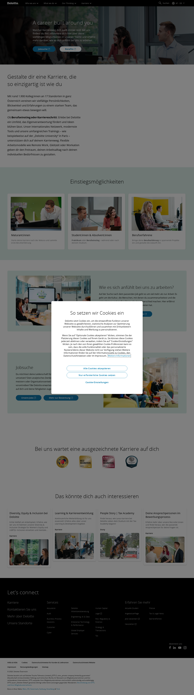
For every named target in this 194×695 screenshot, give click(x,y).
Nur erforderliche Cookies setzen (97, 375)
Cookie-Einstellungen (97, 382)
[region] (97, 347)
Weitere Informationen (119, 355)
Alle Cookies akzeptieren (96, 368)
